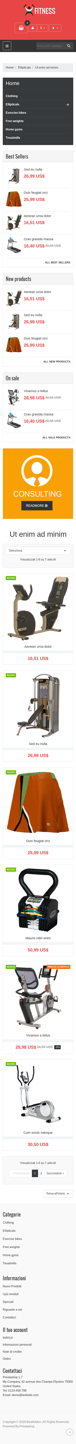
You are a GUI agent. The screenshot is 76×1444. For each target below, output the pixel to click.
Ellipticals (12, 104)
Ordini (7, 1358)
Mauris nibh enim (38, 938)
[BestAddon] (38, 483)
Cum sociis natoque (38, 1132)
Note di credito (12, 1351)
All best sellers (57, 262)
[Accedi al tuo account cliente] (32, 27)
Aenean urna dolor (37, 216)
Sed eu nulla (33, 169)
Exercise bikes (16, 112)
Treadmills (13, 137)
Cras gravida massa (38, 239)
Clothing (12, 96)
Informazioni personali (17, 1344)
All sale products (56, 437)
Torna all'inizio (58, 1194)
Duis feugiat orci (36, 192)
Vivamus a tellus (36, 391)
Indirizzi (8, 1337)
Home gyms (14, 129)
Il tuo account (15, 1329)
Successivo (56, 1173)
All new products (56, 361)
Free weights (15, 121)
